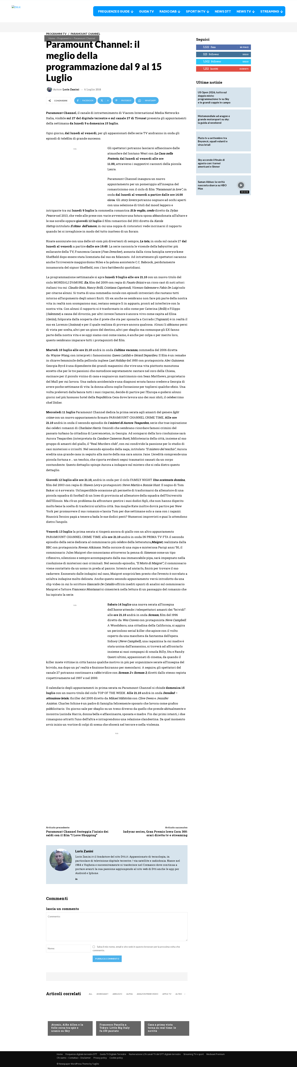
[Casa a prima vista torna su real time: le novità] (165, 1017)
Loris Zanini (71, 89)
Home (52, 38)
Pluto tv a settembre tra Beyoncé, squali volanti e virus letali (213, 141)
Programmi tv (64, 38)
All (90, 994)
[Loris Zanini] (50, 89)
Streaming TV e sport (193, 1054)
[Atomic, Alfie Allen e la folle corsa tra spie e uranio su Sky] (68, 1017)
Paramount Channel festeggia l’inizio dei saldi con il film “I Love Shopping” (77, 833)
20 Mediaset (102, 994)
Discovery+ (106, 1018)
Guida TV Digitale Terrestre (113, 1054)
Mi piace (244, 47)
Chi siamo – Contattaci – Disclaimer (74, 1057)
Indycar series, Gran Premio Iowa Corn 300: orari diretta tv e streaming (155, 833)
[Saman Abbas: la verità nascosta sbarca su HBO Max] (241, 185)
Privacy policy (100, 1057)
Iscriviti (244, 69)
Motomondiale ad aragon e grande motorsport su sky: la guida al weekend (214, 119)
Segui (246, 54)
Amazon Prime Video (147, 994)
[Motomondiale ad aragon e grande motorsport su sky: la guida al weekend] (241, 119)
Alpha (129, 994)
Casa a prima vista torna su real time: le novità (162, 1027)
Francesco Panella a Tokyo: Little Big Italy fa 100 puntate (115, 1027)
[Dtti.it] (33, 11)
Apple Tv (166, 994)
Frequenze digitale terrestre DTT (81, 1054)
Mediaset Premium (215, 1054)
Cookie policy (116, 1057)
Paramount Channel (84, 38)
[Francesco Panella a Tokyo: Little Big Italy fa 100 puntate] (116, 1017)
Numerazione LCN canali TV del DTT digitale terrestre (155, 1054)
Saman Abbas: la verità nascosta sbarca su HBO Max (212, 185)
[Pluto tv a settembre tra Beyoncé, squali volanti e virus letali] (241, 141)
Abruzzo (117, 994)
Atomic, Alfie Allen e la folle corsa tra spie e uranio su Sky (67, 1027)
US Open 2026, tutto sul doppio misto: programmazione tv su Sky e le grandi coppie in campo (214, 97)
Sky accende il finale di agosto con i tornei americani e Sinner (211, 163)
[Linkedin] (76, 878)
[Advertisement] (75, 175)
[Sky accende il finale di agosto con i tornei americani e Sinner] (241, 163)
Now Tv (55, 1018)
